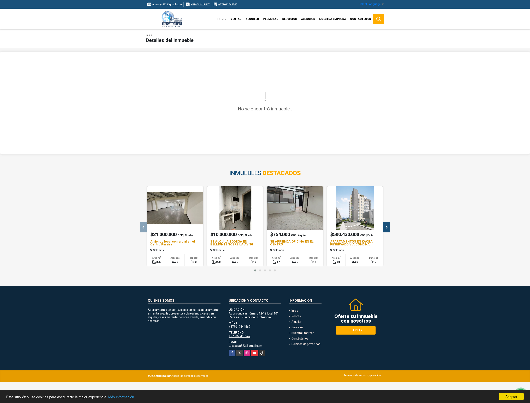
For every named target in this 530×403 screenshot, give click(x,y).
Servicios (289, 18)
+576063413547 (200, 4)
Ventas (235, 18)
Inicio (221, 18)
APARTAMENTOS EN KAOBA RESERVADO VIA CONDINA (351, 243)
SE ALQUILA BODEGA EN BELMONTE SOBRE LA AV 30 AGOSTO (231, 244)
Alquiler (252, 18)
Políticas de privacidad (306, 344)
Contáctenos (360, 18)
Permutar (270, 18)
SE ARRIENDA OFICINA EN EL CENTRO (292, 243)
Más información (121, 396)
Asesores (308, 18)
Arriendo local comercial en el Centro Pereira (172, 243)
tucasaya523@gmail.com (245, 345)
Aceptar (511, 396)
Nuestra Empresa (332, 18)
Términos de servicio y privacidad (363, 375)
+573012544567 (227, 4)
